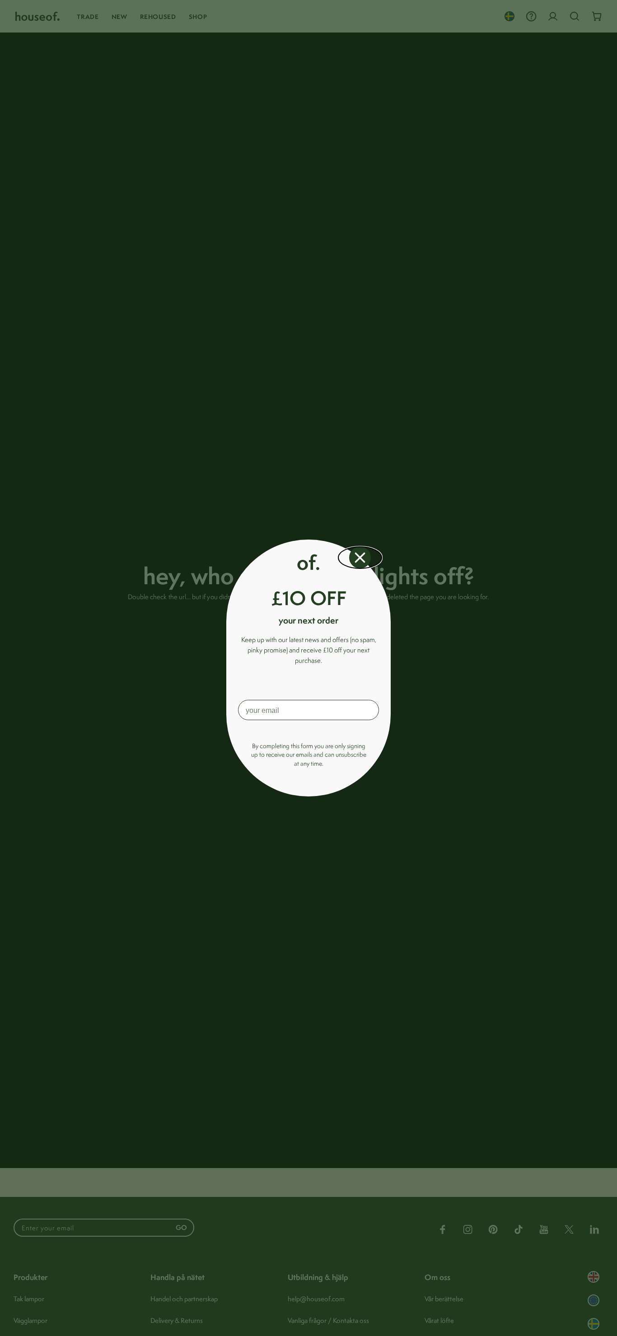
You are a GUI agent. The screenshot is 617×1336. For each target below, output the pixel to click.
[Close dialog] (360, 557)
